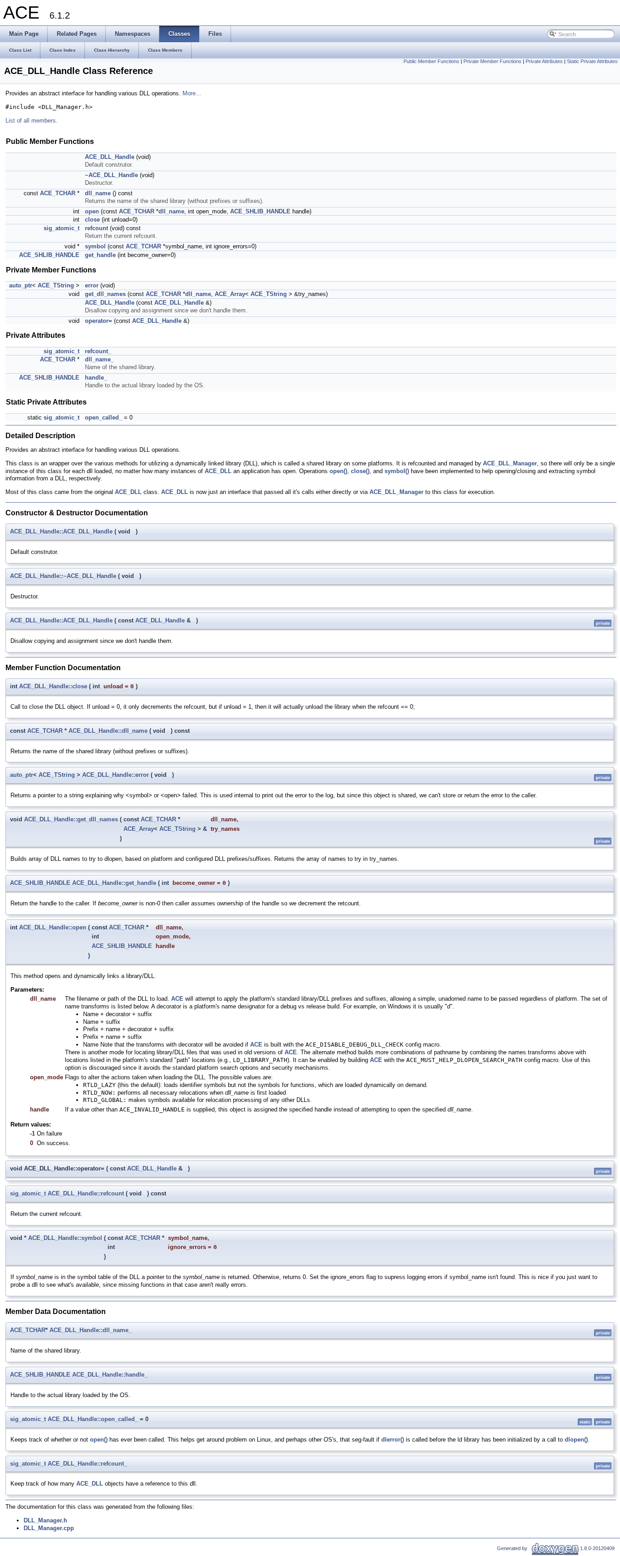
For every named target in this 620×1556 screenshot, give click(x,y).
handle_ (96, 377)
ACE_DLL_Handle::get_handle (114, 882)
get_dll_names (105, 294)
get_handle (100, 255)
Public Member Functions (431, 61)
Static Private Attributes (592, 61)
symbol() (396, 471)
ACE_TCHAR (57, 193)
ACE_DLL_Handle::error (115, 774)
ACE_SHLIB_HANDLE (260, 211)
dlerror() (392, 1439)
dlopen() (576, 1439)
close (92, 219)
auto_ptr (20, 285)
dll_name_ (99, 359)
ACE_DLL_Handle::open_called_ (93, 1419)
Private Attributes (544, 61)
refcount (96, 228)
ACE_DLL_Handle (109, 156)
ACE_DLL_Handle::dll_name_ (90, 1330)
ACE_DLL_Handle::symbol (65, 1238)
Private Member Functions (492, 61)
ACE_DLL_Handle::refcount (86, 1193)
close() (360, 471)
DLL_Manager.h (45, 1520)
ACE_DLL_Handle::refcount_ (87, 1463)
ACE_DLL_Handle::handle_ (110, 1374)
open (92, 211)
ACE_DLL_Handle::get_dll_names (71, 819)
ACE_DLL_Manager (510, 463)
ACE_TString (56, 285)
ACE (177, 998)
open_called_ (103, 417)
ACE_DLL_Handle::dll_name (108, 730)
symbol (95, 246)
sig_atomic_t (61, 228)
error (91, 285)
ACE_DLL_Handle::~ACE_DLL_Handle (63, 576)
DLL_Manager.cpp (49, 1528)
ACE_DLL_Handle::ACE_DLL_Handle (61, 531)
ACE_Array (230, 294)
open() (338, 471)
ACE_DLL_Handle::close (53, 686)
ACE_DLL (218, 471)
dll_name (98, 193)
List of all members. (31, 120)
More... (191, 93)
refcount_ (98, 351)
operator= (98, 320)
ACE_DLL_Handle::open (52, 927)
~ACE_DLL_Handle (111, 175)
